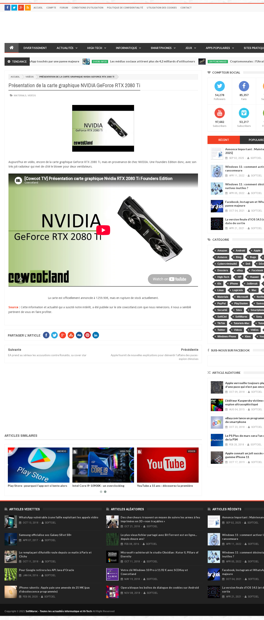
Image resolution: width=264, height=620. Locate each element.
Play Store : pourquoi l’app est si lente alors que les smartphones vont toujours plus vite (38, 487)
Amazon (222, 250)
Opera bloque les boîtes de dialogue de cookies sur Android (160, 587)
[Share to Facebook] (12, 479)
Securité (222, 310)
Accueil (38, 7)
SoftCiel (222, 316)
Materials (20, 95)
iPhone (234, 283)
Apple (257, 250)
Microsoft (242, 296)
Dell (248, 263)
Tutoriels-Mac (242, 323)
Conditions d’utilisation (87, 7)
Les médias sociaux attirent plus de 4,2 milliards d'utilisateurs (140, 61)
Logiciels (237, 290)
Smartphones (161, 48)
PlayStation (241, 303)
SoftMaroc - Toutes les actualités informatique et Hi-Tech (59, 611)
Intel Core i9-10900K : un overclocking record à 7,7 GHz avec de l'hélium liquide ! (100, 487)
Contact (186, 7)
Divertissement (35, 48)
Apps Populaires (218, 48)
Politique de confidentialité (125, 7)
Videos (191, 451)
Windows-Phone (226, 336)
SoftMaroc (241, 316)
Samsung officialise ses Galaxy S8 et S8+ (45, 535)
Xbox (248, 336)
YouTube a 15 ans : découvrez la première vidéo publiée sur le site (165, 487)
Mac (254, 290)
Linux (220, 290)
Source (13, 307)
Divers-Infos (87, 61)
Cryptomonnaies (205, 61)
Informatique (126, 48)
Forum (64, 7)
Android (61, 451)
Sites (239, 310)
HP (239, 277)
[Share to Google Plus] (21, 479)
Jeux (188, 48)
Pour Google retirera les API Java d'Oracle (46, 570)
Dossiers (222, 270)
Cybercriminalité (227, 263)
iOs (219, 283)
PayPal (221, 303)
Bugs (253, 257)
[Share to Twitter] (16, 479)
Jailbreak (252, 283)
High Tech (94, 48)
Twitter (221, 329)
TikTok (221, 323)
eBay (240, 270)
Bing (238, 257)
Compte (51, 7)
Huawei (254, 277)
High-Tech (125, 451)
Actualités (65, 48)
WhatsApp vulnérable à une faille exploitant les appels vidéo (58, 517)
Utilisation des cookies (162, 7)
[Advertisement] (103, 397)
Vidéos (30, 77)
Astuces (222, 257)
